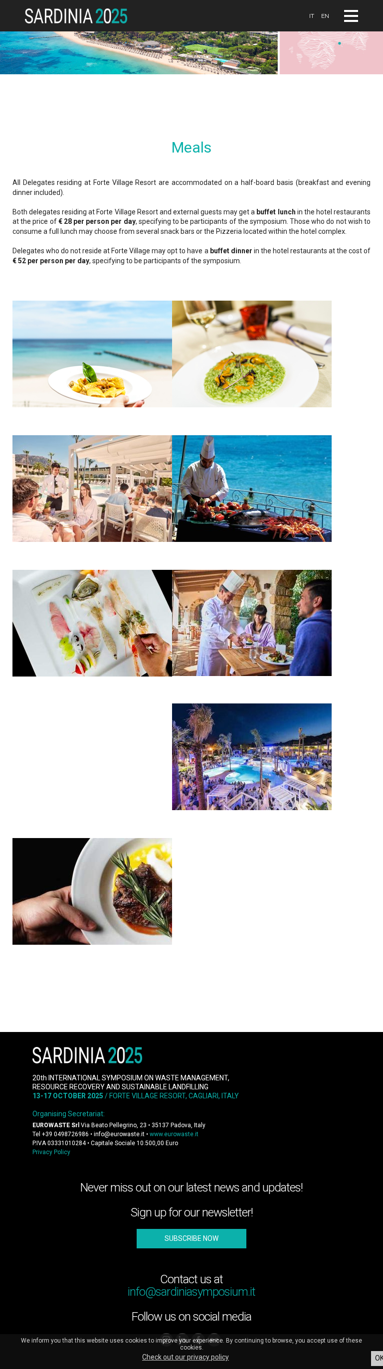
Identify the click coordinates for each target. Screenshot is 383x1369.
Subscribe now (191, 1238)
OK (379, 1358)
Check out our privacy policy (185, 1357)
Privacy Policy (51, 1152)
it (311, 15)
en (325, 15)
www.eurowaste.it (174, 1134)
